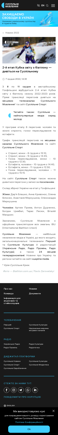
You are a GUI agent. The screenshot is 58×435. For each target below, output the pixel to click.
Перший (51, 241)
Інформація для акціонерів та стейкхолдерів (12, 300)
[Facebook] (6, 390)
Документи (35, 293)
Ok (29, 429)
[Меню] (53, 5)
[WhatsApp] (28, 390)
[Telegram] (21, 390)
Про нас (8, 289)
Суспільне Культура (20, 244)
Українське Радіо (14, 248)
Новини (33, 289)
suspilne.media (40, 259)
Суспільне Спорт (36, 104)
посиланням (46, 182)
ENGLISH (11, 405)
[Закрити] (53, 411)
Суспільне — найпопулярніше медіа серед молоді (35, 115)
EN (42, 5)
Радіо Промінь (37, 248)
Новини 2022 (12, 33)
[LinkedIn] (35, 390)
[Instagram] (14, 390)
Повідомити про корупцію (22, 397)
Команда (8, 293)
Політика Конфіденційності (29, 422)
